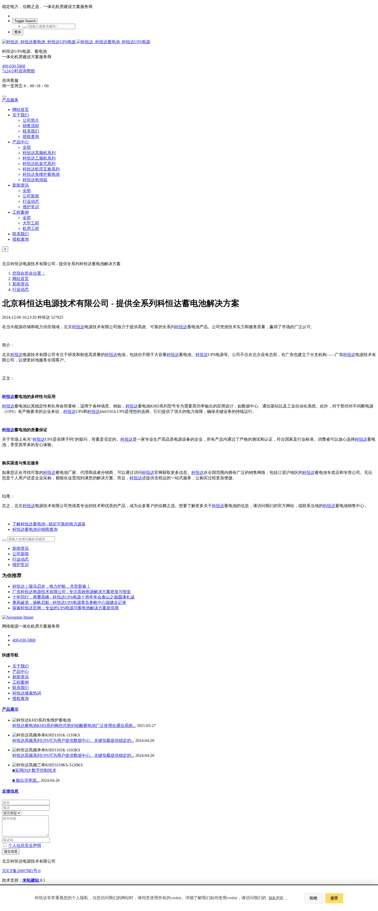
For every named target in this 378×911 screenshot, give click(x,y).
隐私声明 (276, 898)
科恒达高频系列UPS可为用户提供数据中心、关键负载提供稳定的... (73, 740)
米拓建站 (31, 880)
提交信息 (10, 851)
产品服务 (10, 100)
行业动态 (20, 289)
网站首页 (20, 109)
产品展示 (10, 709)
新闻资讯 (20, 284)
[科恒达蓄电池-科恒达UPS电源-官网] (189, 42)
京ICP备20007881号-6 (21, 871)
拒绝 (313, 898)
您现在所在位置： (28, 273)
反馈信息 (10, 791)
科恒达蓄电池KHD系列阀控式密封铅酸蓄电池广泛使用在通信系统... (74, 725)
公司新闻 (20, 554)
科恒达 (78, 327)
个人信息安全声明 (24, 845)
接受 (334, 898)
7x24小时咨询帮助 (18, 71)
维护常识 (20, 564)
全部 (27, 147)
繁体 (17, 32)
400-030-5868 (13, 66)
